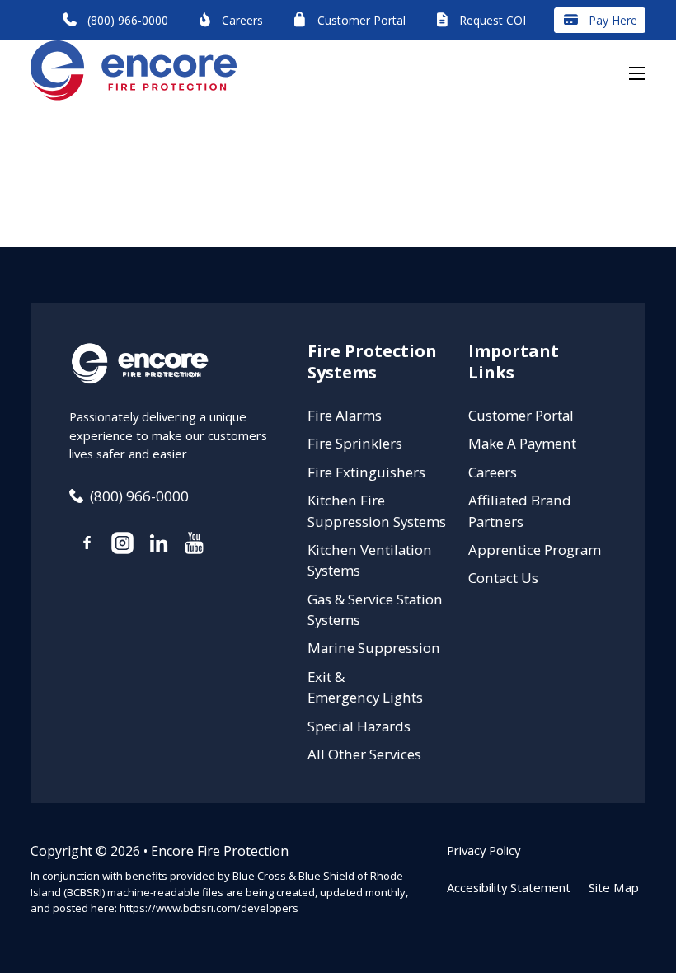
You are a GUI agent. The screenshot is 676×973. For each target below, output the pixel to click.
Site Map (614, 887)
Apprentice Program (534, 549)
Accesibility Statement (508, 887)
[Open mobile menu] (637, 73)
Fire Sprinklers (354, 443)
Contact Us (503, 577)
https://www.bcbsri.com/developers (209, 907)
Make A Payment (522, 443)
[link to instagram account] (122, 545)
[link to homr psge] (134, 73)
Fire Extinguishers (366, 472)
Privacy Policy (483, 850)
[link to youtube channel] (194, 545)
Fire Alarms (344, 415)
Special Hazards (359, 726)
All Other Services (364, 754)
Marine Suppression (373, 647)
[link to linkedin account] (158, 545)
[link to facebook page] (87, 545)
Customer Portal (521, 415)
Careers (492, 472)
